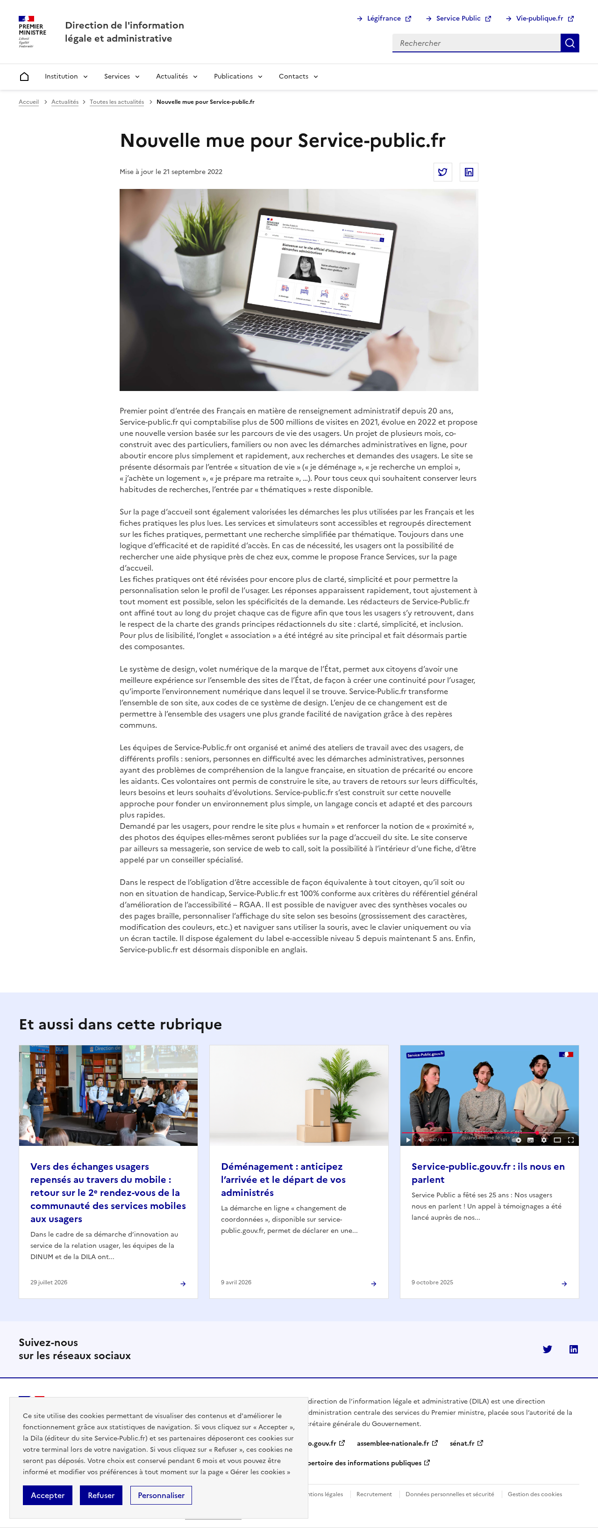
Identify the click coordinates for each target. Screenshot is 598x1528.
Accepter (47, 1495)
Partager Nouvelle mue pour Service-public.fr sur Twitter (443, 172)
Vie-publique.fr (539, 18)
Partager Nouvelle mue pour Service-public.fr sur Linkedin (469, 172)
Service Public (458, 18)
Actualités (172, 76)
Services (117, 76)
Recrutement (374, 1494)
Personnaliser (161, 1495)
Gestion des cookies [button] (535, 1494)
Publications (233, 76)
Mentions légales (321, 1494)
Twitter (547, 1349)
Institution (61, 76)
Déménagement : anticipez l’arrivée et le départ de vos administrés (283, 1179)
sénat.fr (462, 1443)
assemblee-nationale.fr (393, 1443)
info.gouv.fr (317, 1443)
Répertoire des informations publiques (360, 1463)
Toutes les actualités (117, 102)
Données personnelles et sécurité (450, 1494)
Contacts (293, 76)
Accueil (29, 102)
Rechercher (570, 43)
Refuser (101, 1495)
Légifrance (384, 18)
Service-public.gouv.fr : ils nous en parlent (488, 1173)
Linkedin (573, 1349)
